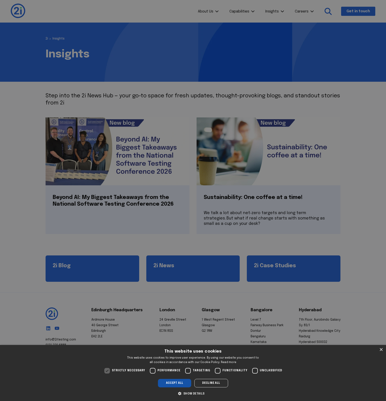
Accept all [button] (174, 383)
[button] (192, 393)
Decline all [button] (211, 383)
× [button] (381, 349)
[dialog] (193, 373)
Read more (229, 362)
